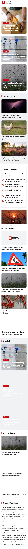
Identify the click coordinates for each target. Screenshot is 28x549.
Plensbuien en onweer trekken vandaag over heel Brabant (12, 290)
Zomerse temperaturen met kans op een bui (13, 138)
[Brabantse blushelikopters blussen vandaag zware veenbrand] (14, 486)
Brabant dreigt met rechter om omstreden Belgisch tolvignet (12, 248)
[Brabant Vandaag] (7, 2)
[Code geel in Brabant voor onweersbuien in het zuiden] (14, 106)
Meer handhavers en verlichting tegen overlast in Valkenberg (12, 333)
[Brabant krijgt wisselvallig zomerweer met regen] (14, 443)
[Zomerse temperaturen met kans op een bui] (14, 127)
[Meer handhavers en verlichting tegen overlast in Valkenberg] (14, 323)
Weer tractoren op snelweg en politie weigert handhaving (12, 474)
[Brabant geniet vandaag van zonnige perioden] (14, 217)
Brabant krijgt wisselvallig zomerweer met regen (10, 453)
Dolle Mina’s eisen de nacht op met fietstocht (14, 312)
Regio (5, 23)
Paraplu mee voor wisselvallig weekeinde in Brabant (14, 56)
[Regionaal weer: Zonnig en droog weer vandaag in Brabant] (14, 149)
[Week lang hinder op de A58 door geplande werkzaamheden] (14, 259)
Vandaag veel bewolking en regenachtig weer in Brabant (13, 365)
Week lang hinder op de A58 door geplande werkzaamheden (13, 269)
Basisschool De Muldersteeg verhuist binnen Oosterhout (12, 28)
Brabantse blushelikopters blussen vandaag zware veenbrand (13, 496)
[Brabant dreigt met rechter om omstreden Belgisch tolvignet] (14, 238)
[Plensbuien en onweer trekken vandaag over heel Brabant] (14, 280)
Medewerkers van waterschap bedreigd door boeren (12, 422)
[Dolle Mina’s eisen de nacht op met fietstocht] (14, 302)
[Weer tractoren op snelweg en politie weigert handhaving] (14, 464)
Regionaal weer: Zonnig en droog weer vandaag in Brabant (13, 159)
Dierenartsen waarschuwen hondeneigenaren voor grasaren (12, 392)
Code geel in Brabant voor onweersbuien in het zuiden (11, 116)
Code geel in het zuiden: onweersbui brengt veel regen (13, 85)
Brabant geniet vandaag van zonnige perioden (11, 227)
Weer (5, 51)
